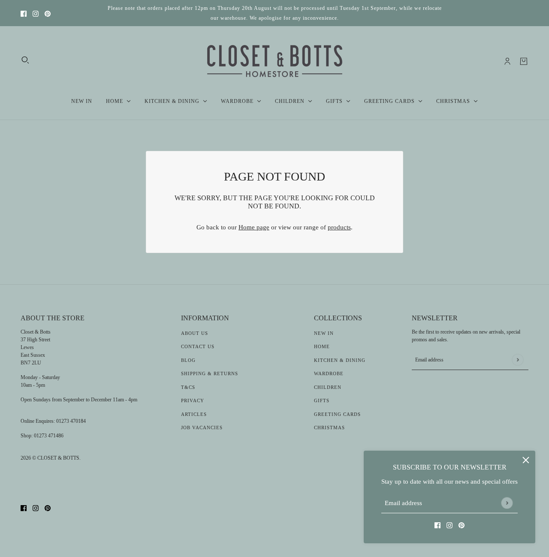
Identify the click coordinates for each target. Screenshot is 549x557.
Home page (253, 227)
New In (324, 333)
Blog (188, 360)
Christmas (329, 427)
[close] (526, 460)
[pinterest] (47, 13)
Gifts (321, 400)
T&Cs (188, 387)
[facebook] (23, 13)
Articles (194, 414)
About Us (194, 333)
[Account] (507, 61)
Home (322, 346)
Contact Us (197, 346)
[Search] (25, 60)
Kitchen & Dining (339, 360)
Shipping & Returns (209, 373)
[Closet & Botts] (275, 61)
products (339, 227)
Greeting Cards (337, 414)
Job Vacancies (202, 427)
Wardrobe (329, 373)
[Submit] (507, 503)
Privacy (192, 400)
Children (327, 387)
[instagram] (35, 13)
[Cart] (523, 61)
